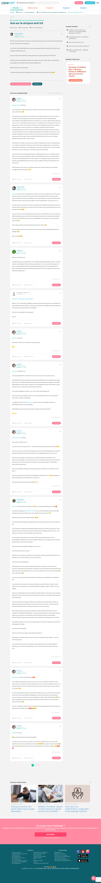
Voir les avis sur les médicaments (62, 856)
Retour (12, 17)
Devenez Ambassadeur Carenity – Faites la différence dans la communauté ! (77, 71)
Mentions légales (37, 857)
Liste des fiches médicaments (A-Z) (62, 860)
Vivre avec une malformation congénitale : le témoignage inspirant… (77, 809)
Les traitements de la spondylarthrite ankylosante (52, 12)
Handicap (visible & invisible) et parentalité (79, 37)
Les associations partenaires (18, 857)
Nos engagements (16, 863)
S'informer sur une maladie (60, 855)
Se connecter (90, 3)
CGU (34, 859)
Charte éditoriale (37, 855)
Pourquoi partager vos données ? (19, 853)
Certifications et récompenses (40, 852)
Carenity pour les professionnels (41, 863)
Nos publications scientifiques (19, 861)
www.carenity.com (31, 868)
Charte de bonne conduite (39, 856)
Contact (35, 861)
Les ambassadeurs (16, 856)
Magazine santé (58, 852)
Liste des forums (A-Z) (59, 857)
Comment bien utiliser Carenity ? (79, 46)
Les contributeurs (16, 859)
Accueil (12, 12)
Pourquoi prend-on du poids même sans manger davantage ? (23, 809)
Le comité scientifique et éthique (19, 860)
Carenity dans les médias (39, 853)
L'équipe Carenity (16, 855)
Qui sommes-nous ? (16, 852)
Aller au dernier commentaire (55, 93)
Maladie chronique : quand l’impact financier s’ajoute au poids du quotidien (50, 809)
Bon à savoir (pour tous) (76, 42)
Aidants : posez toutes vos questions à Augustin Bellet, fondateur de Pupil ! (77, 31)
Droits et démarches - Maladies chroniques (78, 50)
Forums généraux (29, 12)
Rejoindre (79, 3)
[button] (16, 8)
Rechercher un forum (59, 853)
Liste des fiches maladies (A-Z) (61, 859)
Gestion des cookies (38, 860)
